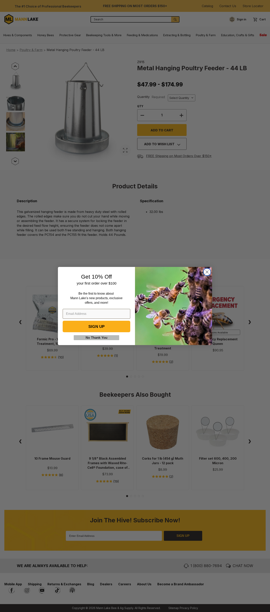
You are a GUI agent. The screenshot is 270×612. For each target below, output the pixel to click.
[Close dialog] (207, 272)
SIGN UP (96, 326)
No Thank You (96, 338)
